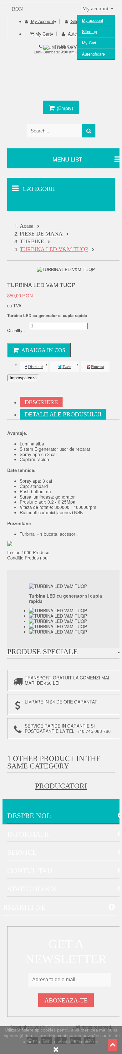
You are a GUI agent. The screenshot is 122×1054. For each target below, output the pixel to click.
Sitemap (89, 31)
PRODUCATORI (61, 786)
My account (92, 20)
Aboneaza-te (66, 1000)
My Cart (89, 43)
